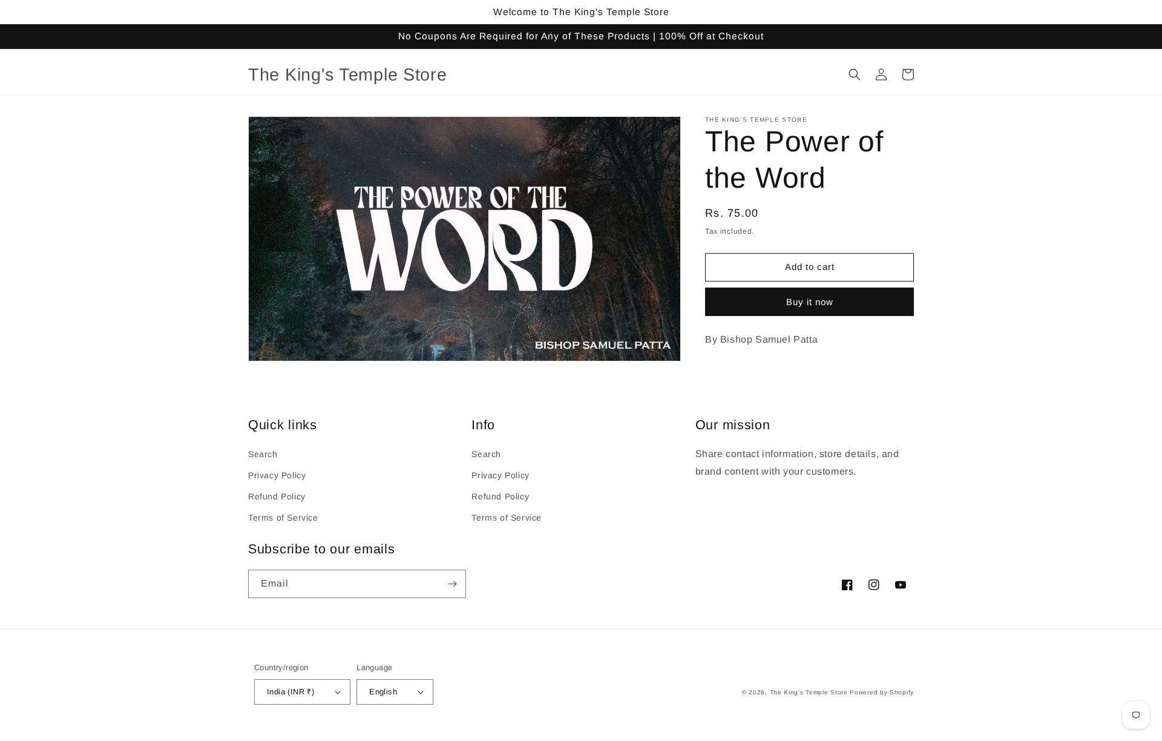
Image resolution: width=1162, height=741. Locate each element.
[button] (854, 74)
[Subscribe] (452, 584)
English (383, 691)
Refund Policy (277, 496)
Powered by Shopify (882, 692)
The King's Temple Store (809, 692)
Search (263, 454)
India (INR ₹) (290, 691)
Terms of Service (283, 517)
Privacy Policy (277, 475)
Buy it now (809, 302)
